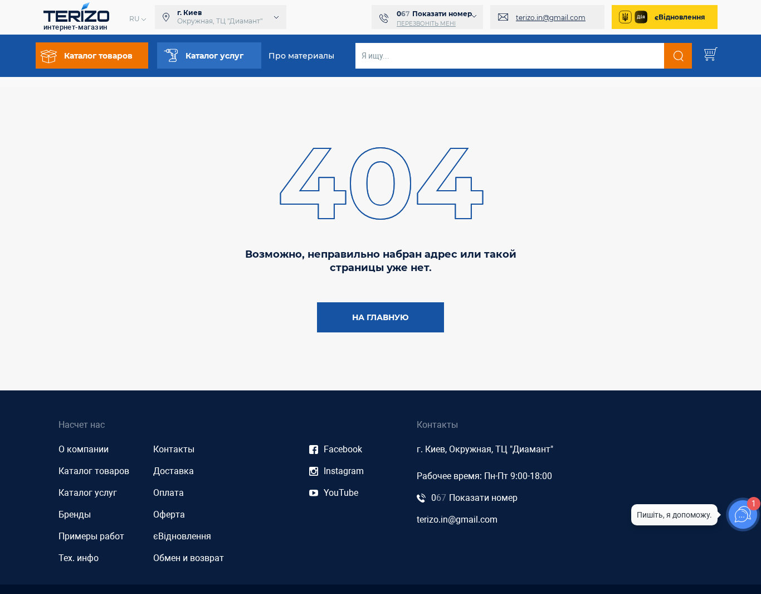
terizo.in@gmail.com (551, 17)
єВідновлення (680, 17)
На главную (380, 317)
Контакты (173, 449)
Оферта (169, 514)
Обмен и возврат (188, 558)
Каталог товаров (93, 471)
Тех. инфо (78, 558)
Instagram (344, 471)
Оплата (168, 492)
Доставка (173, 471)
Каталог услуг (87, 492)
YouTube (341, 492)
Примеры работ (91, 536)
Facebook (343, 449)
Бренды (74, 514)
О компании (83, 449)
